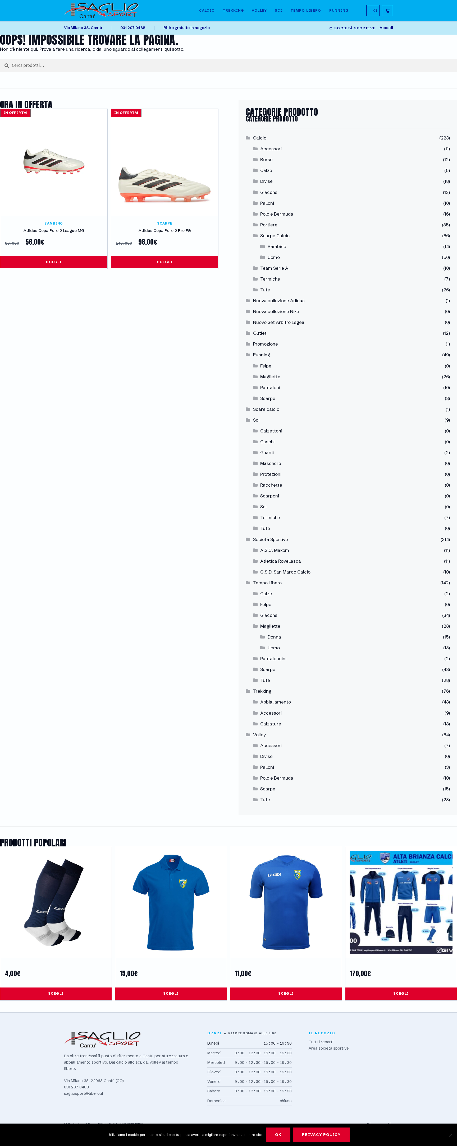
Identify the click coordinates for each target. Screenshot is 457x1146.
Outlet (260, 333)
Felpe (265, 366)
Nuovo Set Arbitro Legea (278, 322)
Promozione (265, 344)
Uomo (274, 257)
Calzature (270, 723)
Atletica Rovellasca (280, 561)
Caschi (267, 441)
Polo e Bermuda (276, 214)
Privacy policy (321, 1134)
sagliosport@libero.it (83, 1093)
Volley (259, 10)
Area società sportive (329, 1048)
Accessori (271, 148)
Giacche (268, 192)
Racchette (271, 485)
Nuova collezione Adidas (279, 300)
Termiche (270, 279)
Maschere (270, 463)
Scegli (53, 262)
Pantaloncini (273, 658)
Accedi (386, 27)
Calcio (207, 10)
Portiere (268, 224)
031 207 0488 (132, 27)
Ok (278, 1134)
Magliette (270, 376)
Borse (266, 159)
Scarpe (267, 398)
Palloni (267, 203)
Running (338, 10)
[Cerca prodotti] (373, 10)
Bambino (277, 246)
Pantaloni (270, 387)
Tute (265, 289)
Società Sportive (270, 539)
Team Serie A (274, 268)
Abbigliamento (275, 702)
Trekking (233, 10)
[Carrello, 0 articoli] (387, 10)
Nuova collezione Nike (276, 311)
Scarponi (269, 496)
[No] (450, 1135)
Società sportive (354, 28)
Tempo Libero (267, 582)
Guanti (267, 452)
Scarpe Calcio (275, 235)
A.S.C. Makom (274, 550)
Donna (274, 637)
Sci (278, 10)
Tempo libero (305, 10)
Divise (266, 181)
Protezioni (270, 474)
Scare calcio (266, 409)
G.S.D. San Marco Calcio (285, 572)
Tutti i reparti (321, 1041)
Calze (266, 170)
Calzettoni (271, 431)
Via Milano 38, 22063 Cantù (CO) (94, 1080)
